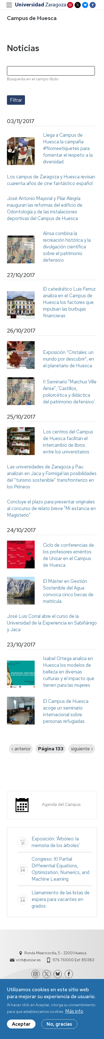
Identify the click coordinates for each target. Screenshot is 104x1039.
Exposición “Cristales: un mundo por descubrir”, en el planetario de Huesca (68, 359)
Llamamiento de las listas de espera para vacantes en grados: (61, 899)
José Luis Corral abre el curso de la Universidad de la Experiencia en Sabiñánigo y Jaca (52, 623)
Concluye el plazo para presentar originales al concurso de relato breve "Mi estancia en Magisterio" (51, 508)
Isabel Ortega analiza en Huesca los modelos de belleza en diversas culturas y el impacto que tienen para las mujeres (68, 671)
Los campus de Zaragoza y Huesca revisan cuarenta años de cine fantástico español (51, 180)
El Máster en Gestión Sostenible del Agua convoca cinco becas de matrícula (68, 591)
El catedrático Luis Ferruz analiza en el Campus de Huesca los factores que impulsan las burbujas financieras (69, 302)
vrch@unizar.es (28, 960)
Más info (74, 1011)
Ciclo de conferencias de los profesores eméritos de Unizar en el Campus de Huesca (68, 555)
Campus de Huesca (32, 18)
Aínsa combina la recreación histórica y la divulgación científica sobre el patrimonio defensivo (67, 246)
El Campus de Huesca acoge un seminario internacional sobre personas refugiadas (65, 711)
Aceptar (21, 1024)
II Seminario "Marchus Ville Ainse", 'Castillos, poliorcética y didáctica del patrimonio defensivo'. (70, 392)
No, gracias (59, 1024)
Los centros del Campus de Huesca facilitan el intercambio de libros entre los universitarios (68, 442)
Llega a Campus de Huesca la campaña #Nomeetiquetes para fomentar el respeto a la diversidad (68, 148)
